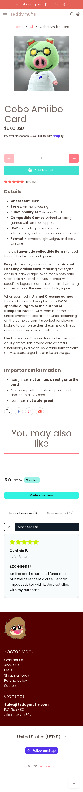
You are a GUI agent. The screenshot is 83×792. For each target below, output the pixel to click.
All (31, 26)
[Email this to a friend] (40, 411)
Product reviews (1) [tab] (23, 513)
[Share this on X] (8, 411)
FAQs (8, 670)
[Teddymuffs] (15, 630)
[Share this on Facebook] (19, 411)
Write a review (41, 495)
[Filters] (8, 527)
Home (19, 26)
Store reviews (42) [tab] (60, 513)
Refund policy (15, 680)
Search (10, 685)
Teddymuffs (46, 766)
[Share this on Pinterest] (29, 411)
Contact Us (13, 659)
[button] (14, 181)
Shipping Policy (16, 675)
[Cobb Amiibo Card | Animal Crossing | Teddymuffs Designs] (41, 63)
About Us (11, 665)
